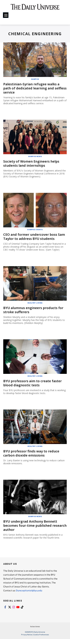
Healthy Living (35, 303)
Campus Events (35, 229)
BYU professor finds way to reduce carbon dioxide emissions (31, 453)
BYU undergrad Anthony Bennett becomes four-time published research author (35, 525)
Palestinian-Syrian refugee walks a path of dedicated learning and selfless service (35, 88)
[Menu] (5, 15)
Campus (35, 79)
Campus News (35, 156)
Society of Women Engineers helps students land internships (31, 163)
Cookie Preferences (41, 635)
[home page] (35, 8)
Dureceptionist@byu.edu (29, 590)
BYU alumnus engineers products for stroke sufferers (33, 310)
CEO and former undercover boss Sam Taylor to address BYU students (34, 236)
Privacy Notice (26, 635)
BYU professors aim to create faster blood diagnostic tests (32, 383)
